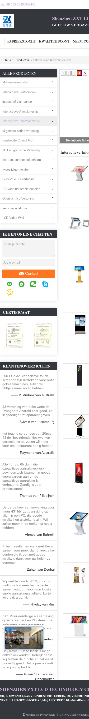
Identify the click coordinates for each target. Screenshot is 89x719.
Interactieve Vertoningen (19, 92)
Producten (22, 60)
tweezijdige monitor (15, 169)
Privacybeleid (47, 714)
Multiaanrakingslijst (15, 82)
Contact (31, 273)
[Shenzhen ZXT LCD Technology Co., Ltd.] (26, 21)
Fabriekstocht (21, 41)
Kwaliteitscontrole (56, 41)
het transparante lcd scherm (21, 160)
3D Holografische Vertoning (21, 150)
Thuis (7, 60)
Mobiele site (32, 714)
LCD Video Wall (13, 218)
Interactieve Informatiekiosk (21, 121)
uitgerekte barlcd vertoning (20, 131)
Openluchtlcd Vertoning (18, 198)
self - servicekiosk (15, 208)
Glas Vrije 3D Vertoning (18, 179)
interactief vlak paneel (17, 101)
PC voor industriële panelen (21, 189)
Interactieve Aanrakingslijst (20, 111)
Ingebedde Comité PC (17, 140)
